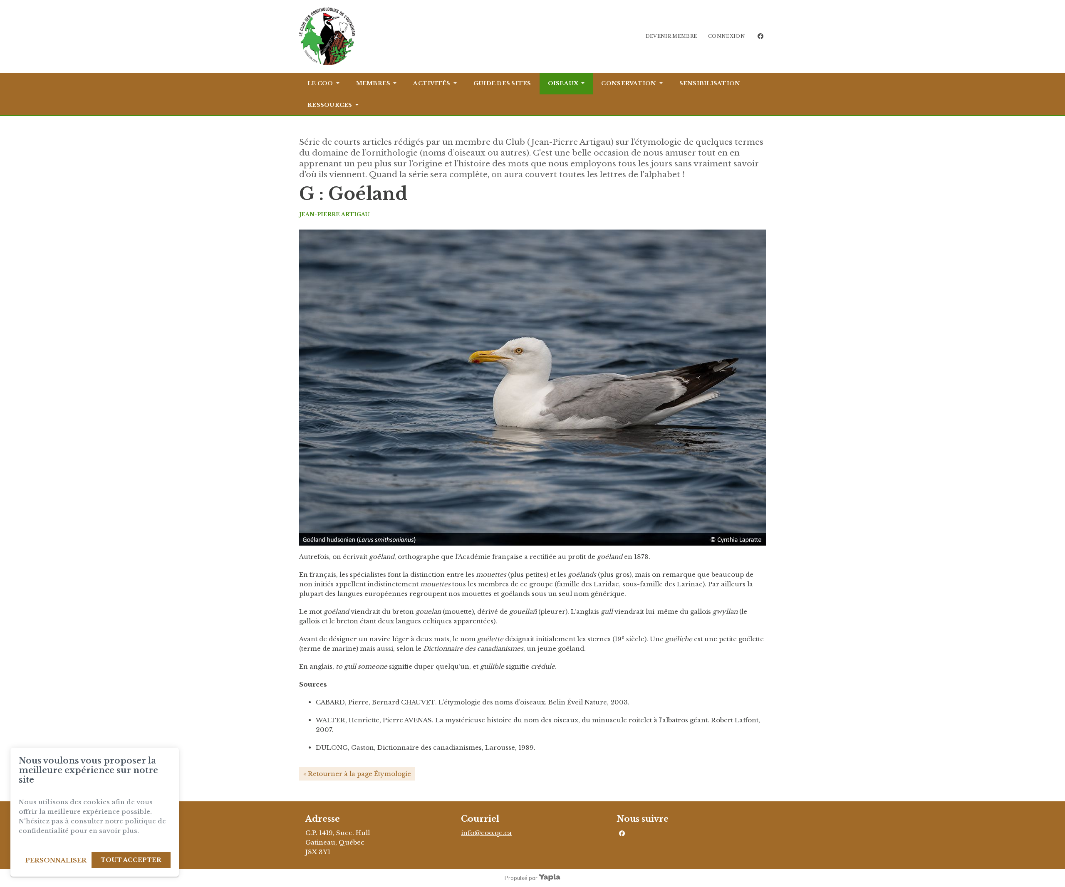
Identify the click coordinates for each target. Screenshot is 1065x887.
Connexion (726, 36)
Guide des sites (502, 83)
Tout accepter (131, 860)
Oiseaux (563, 83)
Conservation (628, 83)
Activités (431, 83)
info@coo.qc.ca (486, 833)
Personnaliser (56, 860)
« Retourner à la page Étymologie (357, 774)
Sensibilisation (710, 83)
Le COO (320, 83)
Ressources (329, 105)
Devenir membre (671, 36)
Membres (373, 83)
